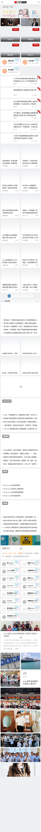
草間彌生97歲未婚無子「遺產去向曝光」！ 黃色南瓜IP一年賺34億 (21, 453)
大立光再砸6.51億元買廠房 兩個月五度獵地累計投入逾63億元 (21, 450)
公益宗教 (25, 290)
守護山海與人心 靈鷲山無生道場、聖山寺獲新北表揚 (30, 287)
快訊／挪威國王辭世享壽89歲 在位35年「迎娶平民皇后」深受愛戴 (21, 464)
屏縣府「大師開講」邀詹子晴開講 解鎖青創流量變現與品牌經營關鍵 (30, 213)
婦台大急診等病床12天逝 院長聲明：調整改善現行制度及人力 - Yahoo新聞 (21, 422)
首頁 (11, 7)
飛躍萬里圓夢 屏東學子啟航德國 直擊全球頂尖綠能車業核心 (10, 287)
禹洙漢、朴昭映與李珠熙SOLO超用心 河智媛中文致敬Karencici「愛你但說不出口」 (11, 373)
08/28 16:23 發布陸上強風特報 (13, 489)
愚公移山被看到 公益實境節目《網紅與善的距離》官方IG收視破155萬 (10, 188)
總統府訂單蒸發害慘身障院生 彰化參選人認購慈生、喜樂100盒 (21, 457)
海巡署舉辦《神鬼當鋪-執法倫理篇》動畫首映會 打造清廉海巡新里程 (10, 163)
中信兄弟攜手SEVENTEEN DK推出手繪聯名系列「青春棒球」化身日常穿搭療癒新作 (26, 127)
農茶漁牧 (25, 265)
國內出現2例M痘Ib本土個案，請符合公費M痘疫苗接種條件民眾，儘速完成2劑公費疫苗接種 (21, 520)
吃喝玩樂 (5, 265)
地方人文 (25, 215)
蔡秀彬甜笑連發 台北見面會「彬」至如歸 (31, 353)
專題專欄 (7, 301)
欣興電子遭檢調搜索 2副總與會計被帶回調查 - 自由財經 (21, 418)
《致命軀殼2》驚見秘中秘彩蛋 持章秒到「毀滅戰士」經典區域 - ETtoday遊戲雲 (21, 425)
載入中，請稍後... (9, 392)
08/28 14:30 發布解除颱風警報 (13, 492)
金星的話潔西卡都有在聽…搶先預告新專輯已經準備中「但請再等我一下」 (31, 373)
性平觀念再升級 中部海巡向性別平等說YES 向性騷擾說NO (30, 238)
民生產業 (25, 191)
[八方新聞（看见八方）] (20, 2)
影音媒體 (5, 339)
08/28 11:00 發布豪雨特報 (11, 496)
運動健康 (5, 215)
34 (27, 296)
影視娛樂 (25, 166)
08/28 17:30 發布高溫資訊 (11, 485)
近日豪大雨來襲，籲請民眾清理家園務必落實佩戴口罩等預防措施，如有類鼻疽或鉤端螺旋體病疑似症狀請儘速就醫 (21, 531)
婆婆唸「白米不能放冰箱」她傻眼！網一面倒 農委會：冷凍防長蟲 (21, 460)
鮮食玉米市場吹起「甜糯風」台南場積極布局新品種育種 (29, 262)
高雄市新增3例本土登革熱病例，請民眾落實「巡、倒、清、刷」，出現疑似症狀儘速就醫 (21, 517)
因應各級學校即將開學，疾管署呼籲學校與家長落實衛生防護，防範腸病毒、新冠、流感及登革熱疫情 (21, 524)
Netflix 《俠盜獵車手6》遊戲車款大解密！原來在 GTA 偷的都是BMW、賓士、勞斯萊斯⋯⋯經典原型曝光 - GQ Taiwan (21, 415)
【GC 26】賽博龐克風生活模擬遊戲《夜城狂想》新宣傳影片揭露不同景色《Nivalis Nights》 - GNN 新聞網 (21, 429)
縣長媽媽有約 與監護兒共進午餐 (25, 90)
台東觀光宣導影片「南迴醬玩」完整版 (11, 353)
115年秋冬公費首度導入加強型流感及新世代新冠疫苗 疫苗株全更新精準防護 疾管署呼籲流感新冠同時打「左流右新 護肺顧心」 (21, 527)
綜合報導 (5, 166)
